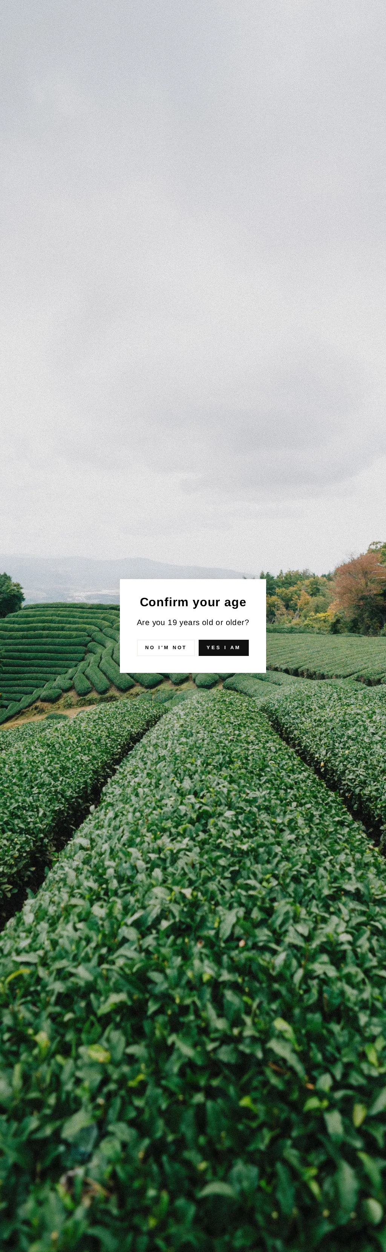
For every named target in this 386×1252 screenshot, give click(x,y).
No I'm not (166, 647)
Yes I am (223, 647)
